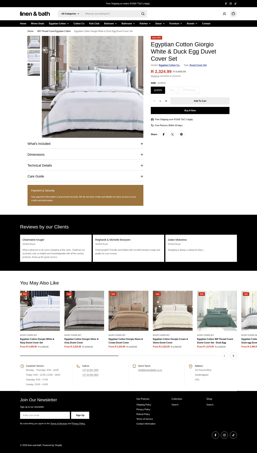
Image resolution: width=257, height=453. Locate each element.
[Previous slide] (224, 355)
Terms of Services (58, 423)
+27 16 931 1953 (90, 370)
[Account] (224, 14)
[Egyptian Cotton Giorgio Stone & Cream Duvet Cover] (128, 311)
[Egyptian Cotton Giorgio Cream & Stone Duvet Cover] (173, 311)
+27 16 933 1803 (90, 375)
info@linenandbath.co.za (150, 370)
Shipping (155, 76)
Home (30, 31)
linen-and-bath (34, 445)
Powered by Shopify (52, 445)
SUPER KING (190, 91)
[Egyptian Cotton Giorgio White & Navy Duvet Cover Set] (40, 311)
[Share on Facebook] (163, 134)
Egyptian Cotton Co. (169, 65)
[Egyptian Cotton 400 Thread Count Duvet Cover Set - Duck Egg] (217, 311)
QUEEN (158, 90)
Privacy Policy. (78, 423)
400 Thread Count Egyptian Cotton (54, 31)
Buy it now (190, 110)
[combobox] (102, 13)
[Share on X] (172, 134)
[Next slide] (233, 355)
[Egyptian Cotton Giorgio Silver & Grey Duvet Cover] (84, 311)
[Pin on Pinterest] (181, 134)
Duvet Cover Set (198, 65)
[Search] (143, 14)
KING (173, 91)
